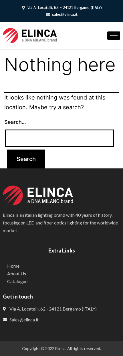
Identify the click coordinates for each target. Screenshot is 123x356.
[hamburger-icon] (113, 35)
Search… (15, 122)
